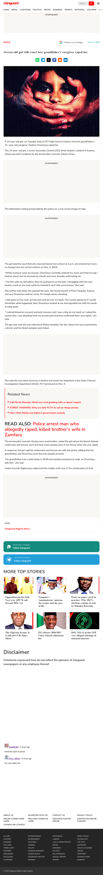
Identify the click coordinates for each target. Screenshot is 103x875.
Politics (37, 10)
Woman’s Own (83, 857)
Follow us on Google (73, 42)
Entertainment (34, 836)
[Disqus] (51, 707)
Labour (56, 839)
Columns (91, 10)
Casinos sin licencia (14, 824)
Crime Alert (8, 848)
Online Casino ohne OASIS (13, 820)
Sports (68, 10)
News (14, 10)
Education (8, 857)
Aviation (7, 839)
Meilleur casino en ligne (38, 820)
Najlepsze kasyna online (62, 820)
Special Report (59, 857)
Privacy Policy (85, 815)
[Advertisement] (51, 182)
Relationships (59, 854)
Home (6, 10)
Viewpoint (81, 854)
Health (31, 848)
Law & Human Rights (62, 842)
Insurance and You (36, 857)
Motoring (57, 848)
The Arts (81, 842)
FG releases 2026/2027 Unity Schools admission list (51, 635)
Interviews (57, 836)
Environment (34, 839)
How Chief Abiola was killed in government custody (37, 412)
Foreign (31, 845)
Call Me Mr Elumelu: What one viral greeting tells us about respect (45, 402)
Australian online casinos (87, 820)
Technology (82, 839)
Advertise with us (38, 815)
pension (31, 860)
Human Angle (34, 854)
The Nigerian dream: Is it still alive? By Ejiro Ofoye (17, 635)
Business (57, 10)
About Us (8, 815)
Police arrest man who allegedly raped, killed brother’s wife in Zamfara (45, 429)
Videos (80, 851)
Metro (47, 10)
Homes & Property (36, 851)
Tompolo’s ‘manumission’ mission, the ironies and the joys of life (50, 601)
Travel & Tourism (84, 848)
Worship (81, 860)
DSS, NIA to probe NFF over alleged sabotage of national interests (83, 635)
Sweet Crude (83, 836)
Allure (6, 836)
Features (32, 842)
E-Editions (25, 10)
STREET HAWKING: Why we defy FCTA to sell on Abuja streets (44, 407)
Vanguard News (11, 3)
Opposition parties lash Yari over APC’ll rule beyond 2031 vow (17, 599)
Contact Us (59, 815)
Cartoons (81, 845)
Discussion (8, 854)
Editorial (80, 10)
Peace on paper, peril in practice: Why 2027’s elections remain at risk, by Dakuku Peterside (83, 601)
